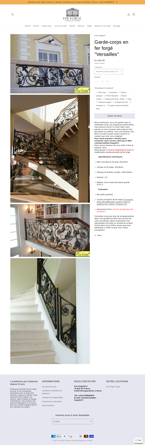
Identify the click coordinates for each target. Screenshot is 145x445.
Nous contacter (48, 405)
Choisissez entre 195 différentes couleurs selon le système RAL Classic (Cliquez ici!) (115, 202)
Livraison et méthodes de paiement (52, 392)
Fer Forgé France (113, 387)
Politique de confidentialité (52, 397)
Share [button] (99, 235)
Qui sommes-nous (49, 387)
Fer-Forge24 (61, 440)
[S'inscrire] (90, 421)
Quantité (97, 77)
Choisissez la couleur (104, 88)
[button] (12, 14)
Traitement (98, 67)
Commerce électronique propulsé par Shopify (78, 440)
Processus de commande (52, 401)
